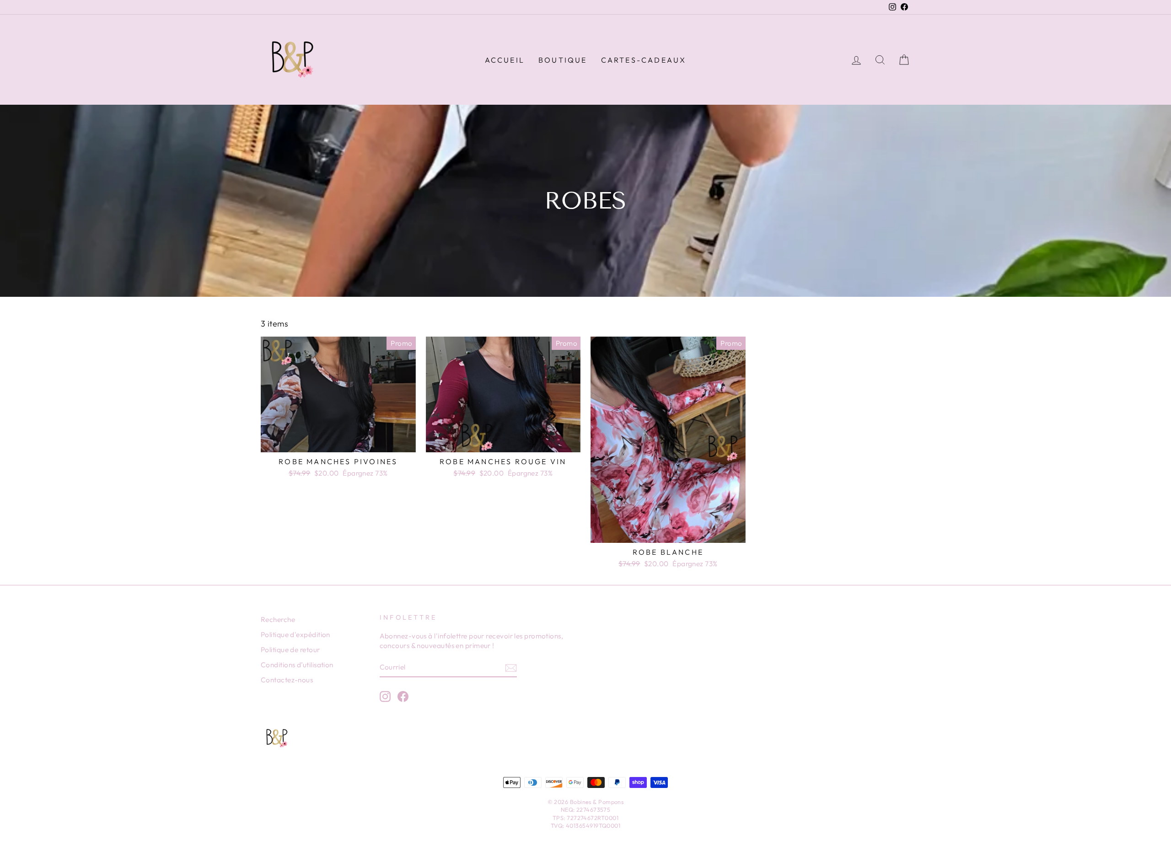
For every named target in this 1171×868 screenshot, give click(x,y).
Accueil (505, 59)
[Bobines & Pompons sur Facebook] (402, 696)
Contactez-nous (287, 679)
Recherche (278, 619)
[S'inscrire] (511, 667)
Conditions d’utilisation (297, 664)
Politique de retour (290, 649)
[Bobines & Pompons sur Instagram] (385, 696)
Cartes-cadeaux (644, 59)
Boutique (562, 59)
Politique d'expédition (295, 634)
